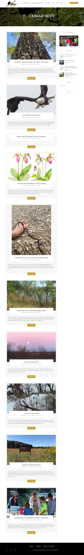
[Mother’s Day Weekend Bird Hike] (31, 296)
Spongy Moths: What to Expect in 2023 (31, 62)
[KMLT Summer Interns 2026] (61, 56)
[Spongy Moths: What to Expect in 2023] (31, 47)
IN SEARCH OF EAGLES (31, 115)
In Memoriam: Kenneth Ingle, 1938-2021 (31, 518)
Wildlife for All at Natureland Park (31, 258)
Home (39, 19)
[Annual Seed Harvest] (31, 450)
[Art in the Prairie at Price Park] (31, 169)
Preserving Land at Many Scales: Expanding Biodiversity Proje (71, 67)
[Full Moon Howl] (31, 347)
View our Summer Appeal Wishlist (31, 137)
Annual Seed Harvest (31, 465)
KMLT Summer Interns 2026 (70, 54)
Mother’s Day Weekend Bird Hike (31, 311)
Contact (31, 546)
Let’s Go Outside (31, 414)
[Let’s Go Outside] (31, 398)
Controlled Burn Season (70, 60)
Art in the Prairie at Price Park (31, 184)
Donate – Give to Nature (48, 546)
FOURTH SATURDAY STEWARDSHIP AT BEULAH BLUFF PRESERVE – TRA (71, 74)
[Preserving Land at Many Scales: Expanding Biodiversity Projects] (61, 68)
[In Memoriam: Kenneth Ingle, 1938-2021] (31, 503)
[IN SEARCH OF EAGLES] (31, 100)
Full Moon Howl (31, 362)
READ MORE (31, 78)
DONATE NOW (74, 2)
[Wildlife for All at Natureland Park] (31, 231)
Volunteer (38, 546)
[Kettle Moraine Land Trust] (12, 3)
